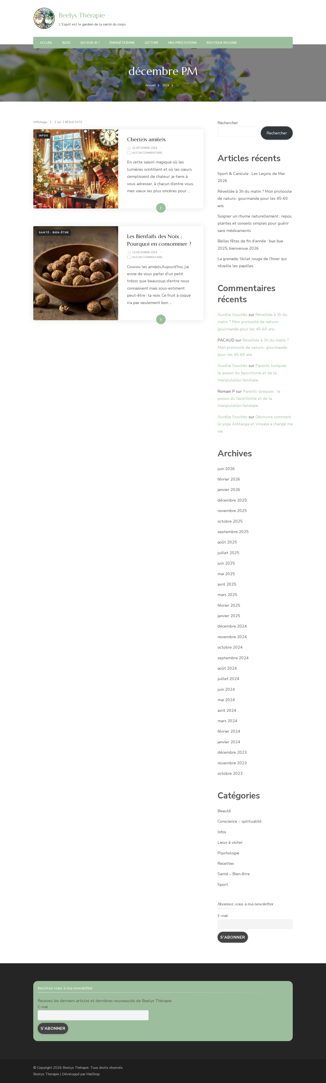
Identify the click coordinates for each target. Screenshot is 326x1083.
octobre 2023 (230, 773)
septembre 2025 (233, 531)
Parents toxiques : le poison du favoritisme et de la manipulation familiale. (253, 373)
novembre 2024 (232, 637)
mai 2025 (226, 574)
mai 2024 (226, 699)
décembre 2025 (232, 500)
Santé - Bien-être (54, 232)
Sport (223, 884)
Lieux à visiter (230, 842)
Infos (43, 135)
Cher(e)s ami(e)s (146, 139)
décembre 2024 (232, 626)
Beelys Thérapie (82, 15)
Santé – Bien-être (234, 874)
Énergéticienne (122, 43)
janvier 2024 (229, 742)
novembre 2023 (232, 763)
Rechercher (228, 123)
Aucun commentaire (147, 153)
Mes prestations (182, 43)
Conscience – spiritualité (239, 821)
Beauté (224, 811)
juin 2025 (226, 563)
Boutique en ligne (222, 43)
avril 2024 (227, 710)
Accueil (46, 43)
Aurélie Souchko (232, 314)
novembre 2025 (232, 510)
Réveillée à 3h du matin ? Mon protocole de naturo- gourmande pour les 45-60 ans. (255, 198)
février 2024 (229, 731)
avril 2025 (227, 584)
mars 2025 (227, 594)
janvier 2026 (229, 489)
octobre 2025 (230, 521)
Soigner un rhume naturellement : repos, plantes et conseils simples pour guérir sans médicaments (255, 223)
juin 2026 (226, 468)
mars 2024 (227, 721)
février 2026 (229, 479)
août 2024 (227, 668)
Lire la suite (153, 208)
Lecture (151, 43)
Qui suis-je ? (90, 43)
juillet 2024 (228, 678)
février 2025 (229, 605)
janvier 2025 (229, 615)
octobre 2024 (230, 647)
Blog (66, 43)
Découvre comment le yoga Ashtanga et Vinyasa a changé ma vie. (255, 424)
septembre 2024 (233, 658)
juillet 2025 (228, 552)
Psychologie (228, 853)
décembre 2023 (232, 752)
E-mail (223, 915)
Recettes (226, 863)
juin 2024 (226, 689)
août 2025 (227, 542)
